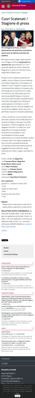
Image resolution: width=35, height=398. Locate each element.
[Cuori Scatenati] (17, 38)
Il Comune (5, 358)
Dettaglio (24, 12)
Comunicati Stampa (11, 254)
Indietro (4, 230)
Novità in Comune (13, 12)
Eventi (6, 251)
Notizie (6, 248)
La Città (4, 363)
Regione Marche (5, 1)
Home (3, 12)
